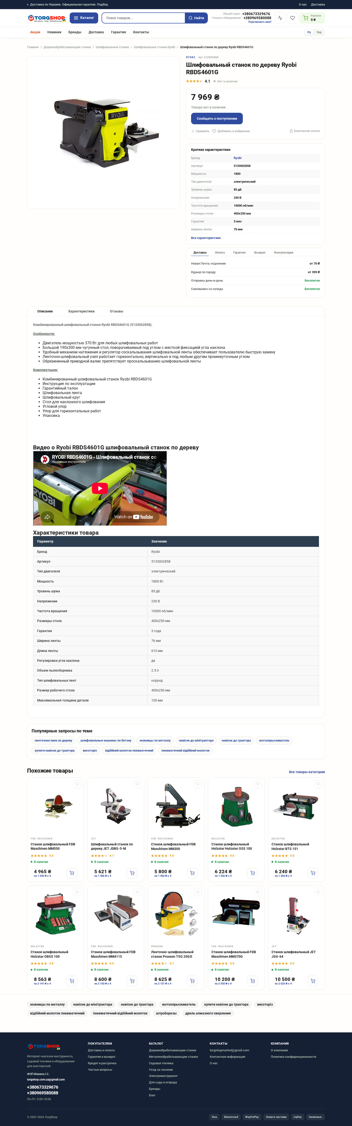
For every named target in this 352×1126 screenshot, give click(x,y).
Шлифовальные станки (112, 47)
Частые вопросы (100, 1069)
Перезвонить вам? (259, 21)
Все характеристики (206, 237)
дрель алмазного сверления (208, 1013)
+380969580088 (257, 18)
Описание (45, 311)
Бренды (74, 32)
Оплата (220, 252)
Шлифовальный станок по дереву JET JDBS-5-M (112, 846)
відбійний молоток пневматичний (129, 750)
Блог (152, 1095)
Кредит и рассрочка (102, 1063)
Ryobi (191, 57)
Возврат (260, 252)
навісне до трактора (236, 740)
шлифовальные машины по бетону (105, 740)
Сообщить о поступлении (217, 118)
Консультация (283, 252)
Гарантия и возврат (101, 1056)
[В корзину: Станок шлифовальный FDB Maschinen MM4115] (132, 981)
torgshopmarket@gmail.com (229, 1050)
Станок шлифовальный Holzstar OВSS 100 (49, 954)
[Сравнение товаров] (280, 17)
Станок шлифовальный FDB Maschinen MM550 (53, 846)
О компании (279, 1050)
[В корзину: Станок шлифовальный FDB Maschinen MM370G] (252, 981)
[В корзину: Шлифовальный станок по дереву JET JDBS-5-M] (132, 873)
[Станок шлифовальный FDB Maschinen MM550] (55, 806)
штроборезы (166, 1013)
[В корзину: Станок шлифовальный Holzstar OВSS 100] (72, 981)
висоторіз (90, 750)
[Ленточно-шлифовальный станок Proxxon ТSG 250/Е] (176, 914)
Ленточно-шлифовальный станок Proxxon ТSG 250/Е (172, 954)
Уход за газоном (161, 1069)
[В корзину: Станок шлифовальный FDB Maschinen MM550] (72, 873)
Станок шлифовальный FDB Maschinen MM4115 (113, 954)
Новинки (54, 32)
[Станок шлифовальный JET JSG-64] (296, 914)
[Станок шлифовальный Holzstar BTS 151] (296, 806)
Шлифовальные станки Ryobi (154, 47)
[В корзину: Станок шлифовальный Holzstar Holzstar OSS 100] (252, 873)
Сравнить (202, 131)
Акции (35, 32)
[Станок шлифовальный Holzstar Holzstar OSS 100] (236, 806)
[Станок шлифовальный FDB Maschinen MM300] (176, 806)
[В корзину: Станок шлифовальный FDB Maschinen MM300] (192, 873)
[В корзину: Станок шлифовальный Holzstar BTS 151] (312, 873)
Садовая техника (161, 1063)
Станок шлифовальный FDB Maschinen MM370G (233, 954)
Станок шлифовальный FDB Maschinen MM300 (173, 846)
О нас (303, 4)
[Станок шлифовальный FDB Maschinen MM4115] (116, 914)
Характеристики (81, 311)
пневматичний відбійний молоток (185, 750)
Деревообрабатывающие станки (67, 47)
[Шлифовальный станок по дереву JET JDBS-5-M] (116, 806)
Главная (33, 47)
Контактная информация (227, 1056)
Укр (319, 32)
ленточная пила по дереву (53, 740)
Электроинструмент (163, 1076)
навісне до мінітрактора (196, 740)
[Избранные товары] (292, 17)
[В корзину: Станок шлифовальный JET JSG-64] (312, 981)
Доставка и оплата (101, 1050)
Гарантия (118, 32)
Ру (309, 32)
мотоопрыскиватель (274, 740)
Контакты (141, 32)
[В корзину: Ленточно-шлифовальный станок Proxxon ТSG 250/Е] (192, 981)
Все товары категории (307, 772)
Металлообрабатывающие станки (173, 1056)
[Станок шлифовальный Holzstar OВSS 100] (55, 914)
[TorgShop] (46, 18)
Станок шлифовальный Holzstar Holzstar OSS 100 (231, 846)
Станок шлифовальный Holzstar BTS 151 (290, 846)
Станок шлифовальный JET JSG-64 (294, 954)
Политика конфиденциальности (293, 1056)
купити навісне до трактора (55, 750)
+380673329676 (256, 14)
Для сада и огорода (163, 1082)
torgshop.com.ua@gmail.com (46, 1079)
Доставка (318, 4)
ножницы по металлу (155, 740)
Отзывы (116, 311)
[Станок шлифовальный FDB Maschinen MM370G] (236, 914)
